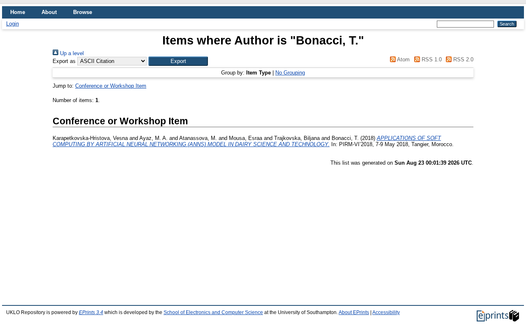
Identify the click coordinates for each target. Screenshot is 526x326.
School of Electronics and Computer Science (213, 312)
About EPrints (354, 312)
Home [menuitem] (17, 12)
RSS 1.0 (430, 59)
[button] (178, 61)
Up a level (71, 53)
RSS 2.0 (462, 59)
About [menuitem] (49, 12)
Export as (64, 61)
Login (12, 24)
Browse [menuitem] (82, 12)
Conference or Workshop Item (110, 86)
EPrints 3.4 (91, 312)
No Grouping (290, 73)
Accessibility (386, 312)
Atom (403, 59)
